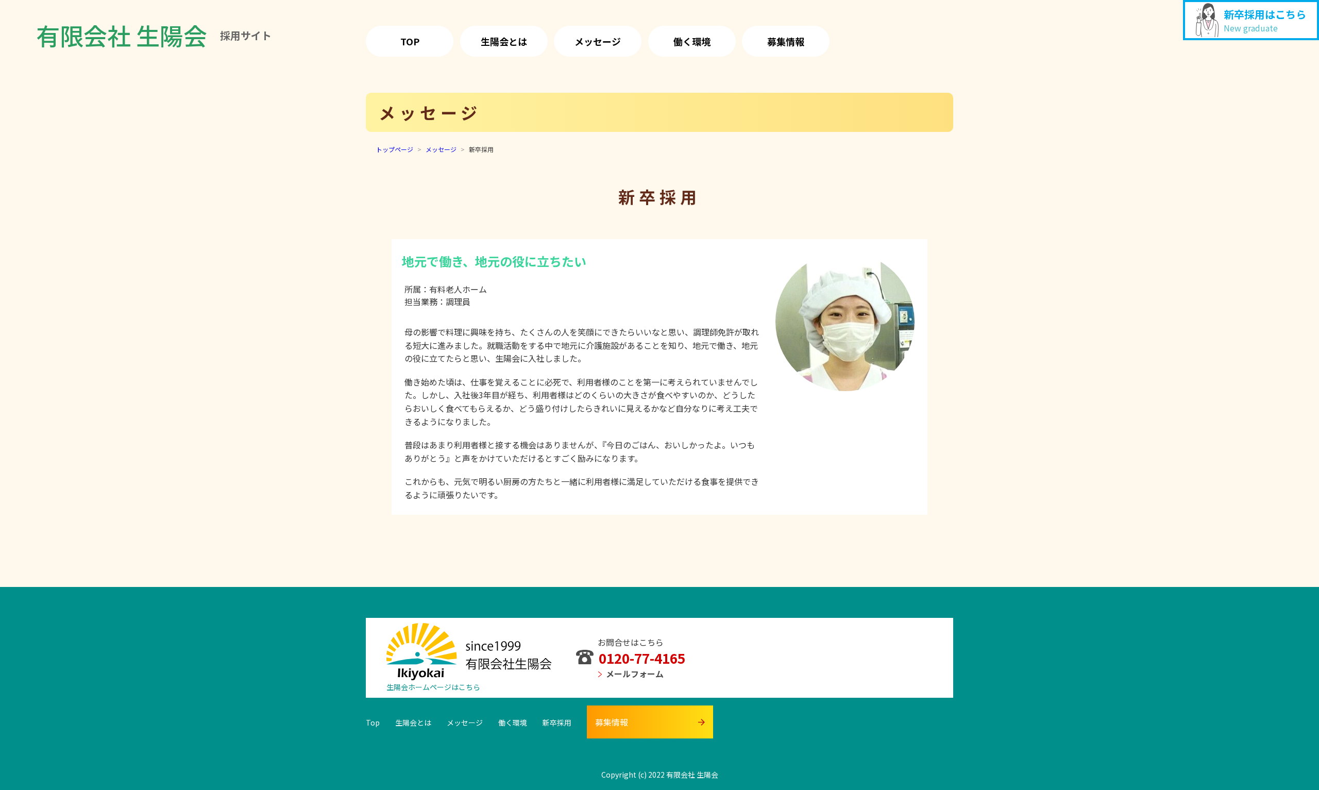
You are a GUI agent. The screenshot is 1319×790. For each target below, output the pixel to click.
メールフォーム (635, 673)
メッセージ (597, 41)
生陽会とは (504, 41)
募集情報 (785, 41)
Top (409, 41)
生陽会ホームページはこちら (433, 687)
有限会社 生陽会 (154, 35)
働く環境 (692, 41)
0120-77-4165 (642, 657)
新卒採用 (557, 722)
